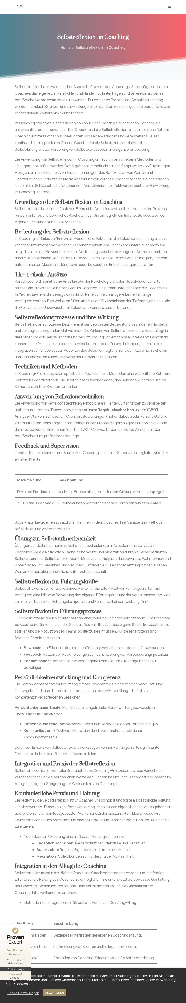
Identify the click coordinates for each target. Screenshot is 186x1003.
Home (65, 47)
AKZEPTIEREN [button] (54, 993)
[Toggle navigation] (169, 7)
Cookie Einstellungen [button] (23, 993)
